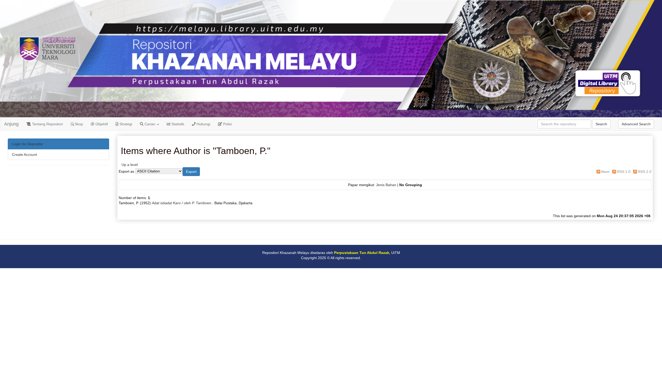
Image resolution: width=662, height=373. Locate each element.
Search (601, 124)
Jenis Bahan (386, 185)
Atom (605, 172)
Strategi (125, 124)
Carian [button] (150, 124)
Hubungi (202, 124)
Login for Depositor (27, 144)
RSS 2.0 (644, 172)
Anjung (11, 124)
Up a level (130, 165)
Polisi (227, 124)
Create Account (24, 154)
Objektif (101, 124)
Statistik (177, 124)
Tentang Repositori (47, 124)
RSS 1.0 (623, 172)
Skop (78, 124)
